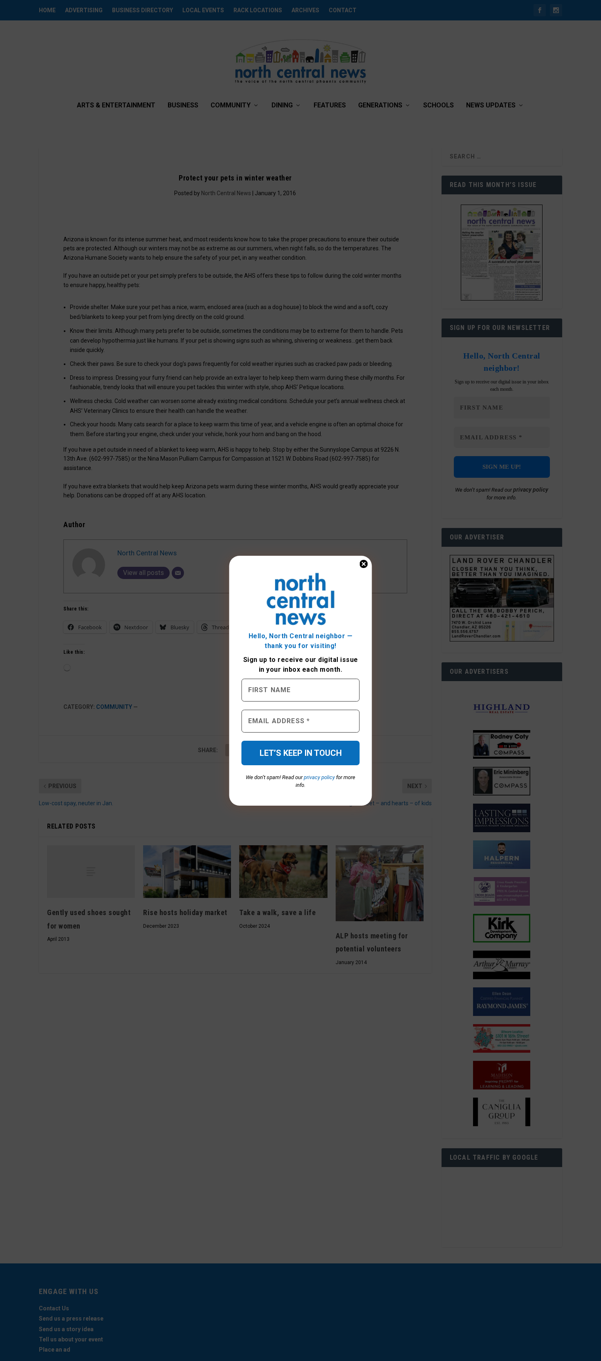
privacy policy (319, 777)
